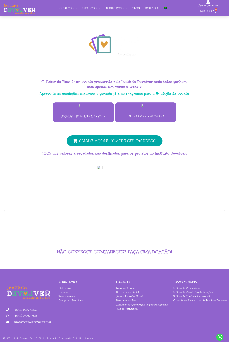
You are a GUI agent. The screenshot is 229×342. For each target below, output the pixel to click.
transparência (185, 282)
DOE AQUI (152, 8)
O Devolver (68, 282)
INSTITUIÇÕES (114, 8)
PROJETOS (89, 8)
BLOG (136, 8)
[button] (4, 210)
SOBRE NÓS (66, 8)
